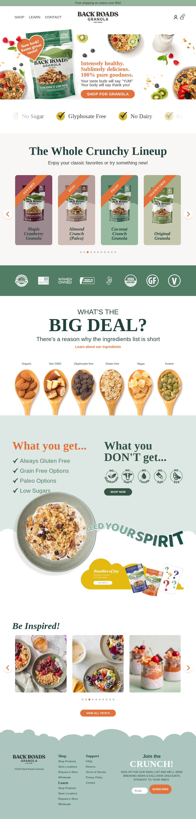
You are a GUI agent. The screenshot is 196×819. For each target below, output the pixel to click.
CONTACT (53, 17)
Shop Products (67, 761)
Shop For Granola (108, 94)
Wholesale (64, 777)
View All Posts (98, 713)
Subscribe (160, 789)
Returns (90, 766)
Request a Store (68, 772)
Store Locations (67, 766)
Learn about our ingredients (98, 347)
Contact (90, 782)
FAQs (89, 761)
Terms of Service (96, 772)
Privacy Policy (94, 777)
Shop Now (118, 491)
